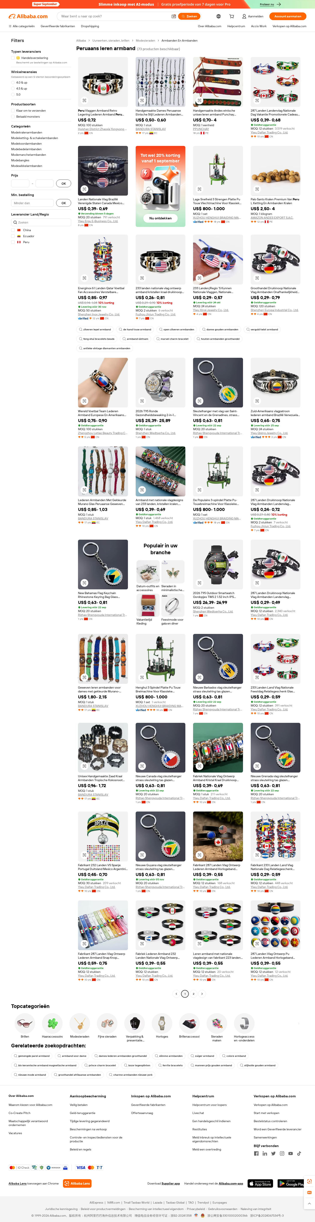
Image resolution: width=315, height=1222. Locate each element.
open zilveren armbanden (179, 329)
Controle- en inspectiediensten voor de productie (96, 1139)
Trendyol (203, 1202)
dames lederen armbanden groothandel (123, 1055)
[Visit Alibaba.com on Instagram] (282, 1153)
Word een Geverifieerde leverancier (278, 1129)
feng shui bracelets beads (98, 338)
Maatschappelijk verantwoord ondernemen (28, 1123)
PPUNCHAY (201, 129)
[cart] (232, 17)
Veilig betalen (79, 1105)
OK (64, 183)
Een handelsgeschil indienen (211, 1121)
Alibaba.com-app (231, 1183)
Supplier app (171, 1183)
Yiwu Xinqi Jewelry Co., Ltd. (211, 310)
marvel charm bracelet (175, 338)
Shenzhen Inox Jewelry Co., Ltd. (99, 314)
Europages (220, 1202)
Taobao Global (175, 1202)
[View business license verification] (196, 1215)
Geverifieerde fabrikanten (148, 1105)
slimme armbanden (171, 1055)
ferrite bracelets (173, 1065)
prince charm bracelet (102, 1065)
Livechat (198, 1113)
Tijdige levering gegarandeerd (90, 1121)
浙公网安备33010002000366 (227, 1215)
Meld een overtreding (206, 1149)
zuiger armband (204, 1055)
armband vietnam (137, 338)
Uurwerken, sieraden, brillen (110, 40)
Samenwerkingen (265, 1137)
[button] (173, 16)
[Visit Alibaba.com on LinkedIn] (264, 1153)
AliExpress (96, 1202)
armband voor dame (74, 1055)
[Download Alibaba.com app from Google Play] (292, 1183)
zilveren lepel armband (97, 329)
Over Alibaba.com (21, 1096)
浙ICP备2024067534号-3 (267, 1215)
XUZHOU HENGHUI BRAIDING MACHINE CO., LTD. (218, 217)
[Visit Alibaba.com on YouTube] (290, 1153)
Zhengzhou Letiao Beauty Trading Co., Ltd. (103, 433)
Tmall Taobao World (136, 1202)
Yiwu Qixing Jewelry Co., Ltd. (269, 433)
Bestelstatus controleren (270, 1121)
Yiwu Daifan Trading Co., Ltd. (269, 132)
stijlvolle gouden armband (259, 1065)
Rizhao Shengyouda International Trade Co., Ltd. (218, 433)
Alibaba (81, 40)
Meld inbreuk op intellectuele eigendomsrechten (211, 1139)
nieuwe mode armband (32, 1074)
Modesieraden (145, 40)
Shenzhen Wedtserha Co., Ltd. (156, 433)
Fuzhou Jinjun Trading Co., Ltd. (156, 314)
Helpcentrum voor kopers (209, 1105)
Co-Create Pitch (19, 1113)
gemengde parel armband (34, 1055)
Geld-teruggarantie (82, 1113)
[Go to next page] (202, 994)
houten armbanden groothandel (220, 338)
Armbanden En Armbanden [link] (180, 40)
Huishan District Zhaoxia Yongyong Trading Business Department (103, 129)
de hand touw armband (137, 329)
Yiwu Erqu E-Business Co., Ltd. (98, 221)
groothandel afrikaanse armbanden (79, 1074)
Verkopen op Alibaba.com (271, 1105)
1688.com (113, 1202)
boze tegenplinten (139, 1065)
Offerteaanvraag (142, 1113)
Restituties (199, 1129)
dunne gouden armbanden (222, 329)
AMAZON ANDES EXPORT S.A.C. (272, 217)
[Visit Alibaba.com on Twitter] (273, 1153)
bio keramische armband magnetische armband (47, 1065)
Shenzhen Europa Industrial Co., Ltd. (274, 310)
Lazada (157, 1202)
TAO (191, 1202)
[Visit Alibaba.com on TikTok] (299, 1153)
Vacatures (15, 1133)
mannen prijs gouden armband (213, 1065)
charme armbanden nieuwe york (132, 1074)
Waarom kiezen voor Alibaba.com (30, 1105)
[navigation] (41, 517)
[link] (309, 1181)
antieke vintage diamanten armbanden (106, 348)
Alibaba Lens (18, 1183)
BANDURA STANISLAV (151, 129)
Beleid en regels (80, 1149)
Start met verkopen (266, 1113)
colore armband (236, 1055)
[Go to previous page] (176, 994)
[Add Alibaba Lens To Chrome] (77, 1183)
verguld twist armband (264, 329)
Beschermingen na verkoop (88, 1129)
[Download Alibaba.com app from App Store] (260, 1183)
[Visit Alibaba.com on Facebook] (256, 1153)
